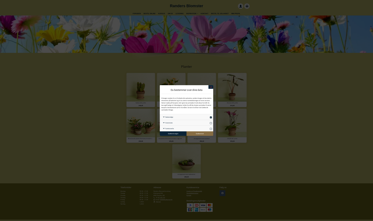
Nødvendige (169, 117)
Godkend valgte (173, 134)
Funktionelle (169, 128)
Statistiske (169, 123)
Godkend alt (200, 134)
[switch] (210, 117)
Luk (211, 87)
